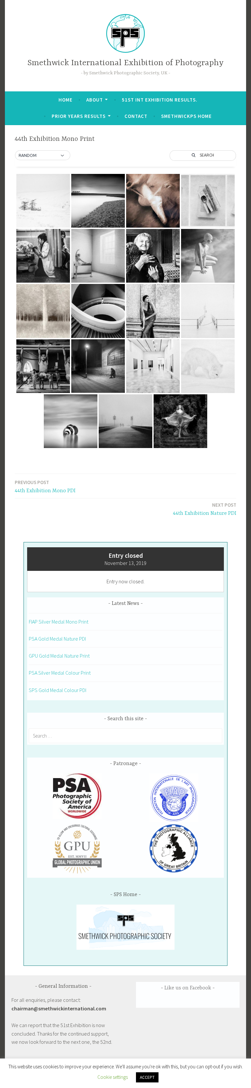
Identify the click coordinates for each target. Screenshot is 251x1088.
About (94, 100)
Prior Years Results (79, 116)
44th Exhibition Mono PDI (45, 486)
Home (66, 100)
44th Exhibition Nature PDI (204, 509)
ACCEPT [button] (147, 1077)
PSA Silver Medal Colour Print (60, 672)
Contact (136, 116)
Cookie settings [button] (112, 1077)
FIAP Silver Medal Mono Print (58, 621)
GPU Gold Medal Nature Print (59, 655)
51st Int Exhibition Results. (159, 100)
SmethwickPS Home (186, 116)
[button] (42, 155)
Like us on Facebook (187, 988)
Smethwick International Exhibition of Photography (125, 63)
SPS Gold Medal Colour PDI (57, 690)
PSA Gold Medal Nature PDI (57, 638)
